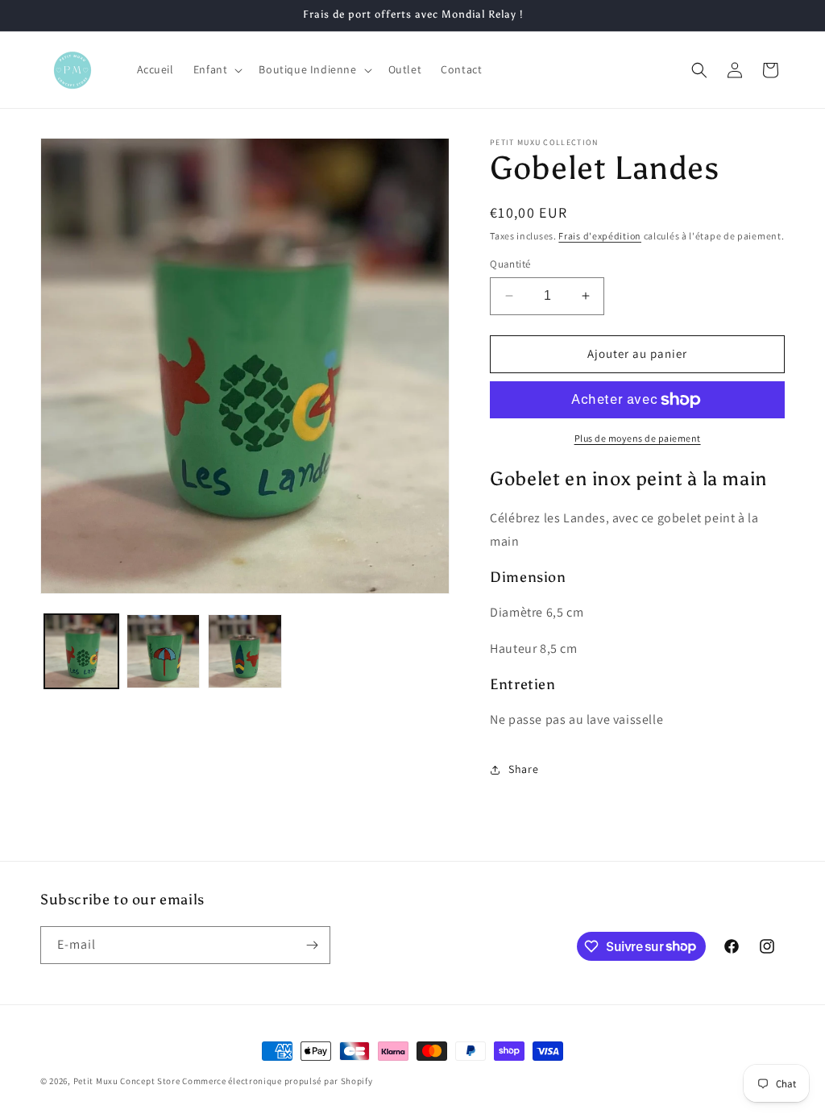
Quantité (510, 264)
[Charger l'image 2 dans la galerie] (163, 651)
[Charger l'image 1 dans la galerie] (81, 651)
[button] (217, 69)
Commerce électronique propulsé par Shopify (277, 1081)
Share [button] (523, 769)
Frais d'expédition (599, 236)
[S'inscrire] (312, 945)
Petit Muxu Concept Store (126, 1081)
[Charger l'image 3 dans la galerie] (245, 651)
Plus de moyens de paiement (637, 438)
